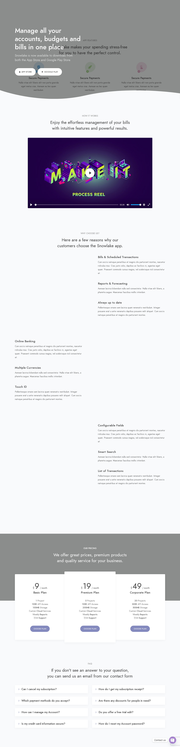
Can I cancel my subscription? (39, 689)
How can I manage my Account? (40, 712)
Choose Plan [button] (40, 629)
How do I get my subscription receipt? (121, 689)
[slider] (76, 204)
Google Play (51, 72)
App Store (26, 72)
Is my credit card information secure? (43, 723)
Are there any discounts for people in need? (125, 700)
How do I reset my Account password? (122, 723)
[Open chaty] (172, 740)
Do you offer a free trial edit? (116, 712)
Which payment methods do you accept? (45, 700)
